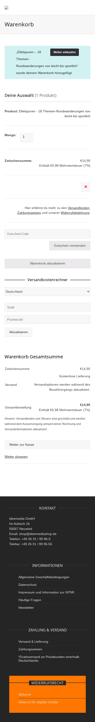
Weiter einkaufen (64, 52)
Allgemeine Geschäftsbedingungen (43, 577)
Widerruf (24, 694)
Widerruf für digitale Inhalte (38, 702)
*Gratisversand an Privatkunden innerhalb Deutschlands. (48, 658)
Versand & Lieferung (33, 641)
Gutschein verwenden (70, 245)
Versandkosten (78, 208)
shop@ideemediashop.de (37, 534)
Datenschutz (27, 585)
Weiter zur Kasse (21, 444)
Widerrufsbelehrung (75, 213)
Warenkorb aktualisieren (47, 263)
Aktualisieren (18, 332)
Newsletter (26, 607)
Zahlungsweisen (29, 213)
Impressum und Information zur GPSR (46, 592)
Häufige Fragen (29, 600)
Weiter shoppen (16, 456)
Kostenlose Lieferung (74, 376)
